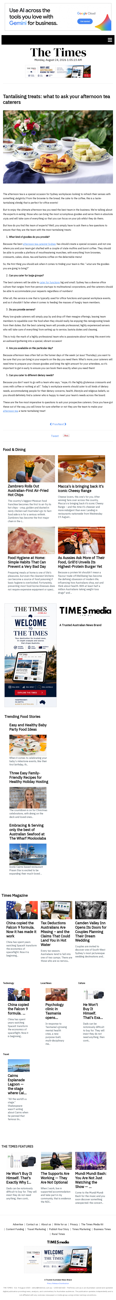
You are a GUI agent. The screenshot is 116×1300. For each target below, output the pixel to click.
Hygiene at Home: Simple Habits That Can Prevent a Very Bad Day (27, 562)
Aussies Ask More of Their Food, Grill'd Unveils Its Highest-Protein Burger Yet (81, 562)
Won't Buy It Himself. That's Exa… (93, 1011)
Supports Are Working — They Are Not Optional (55, 1178)
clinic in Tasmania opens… (54, 1011)
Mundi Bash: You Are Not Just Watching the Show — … (90, 1180)
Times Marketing (81, 1229)
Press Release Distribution (58, 1283)
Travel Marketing (36, 1229)
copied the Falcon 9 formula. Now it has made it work (21, 929)
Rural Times (58, 1234)
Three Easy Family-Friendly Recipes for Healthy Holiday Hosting (28, 777)
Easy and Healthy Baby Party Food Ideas (28, 727)
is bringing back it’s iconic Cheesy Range (81, 488)
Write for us (60, 1224)
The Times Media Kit (92, 1224)
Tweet (55, 436)
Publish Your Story (59, 1229)
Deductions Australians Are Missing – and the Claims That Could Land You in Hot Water (55, 933)
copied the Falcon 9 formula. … (18, 1009)
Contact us (32, 1224)
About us (46, 1224)
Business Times (102, 1229)
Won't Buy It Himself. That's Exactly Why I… (19, 1178)
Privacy (74, 1224)
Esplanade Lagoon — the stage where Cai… (17, 1084)
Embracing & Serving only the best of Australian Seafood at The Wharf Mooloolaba (27, 832)
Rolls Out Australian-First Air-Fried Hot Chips (28, 490)
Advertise (18, 1224)
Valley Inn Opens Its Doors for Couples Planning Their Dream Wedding (90, 931)
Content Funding (15, 1229)
